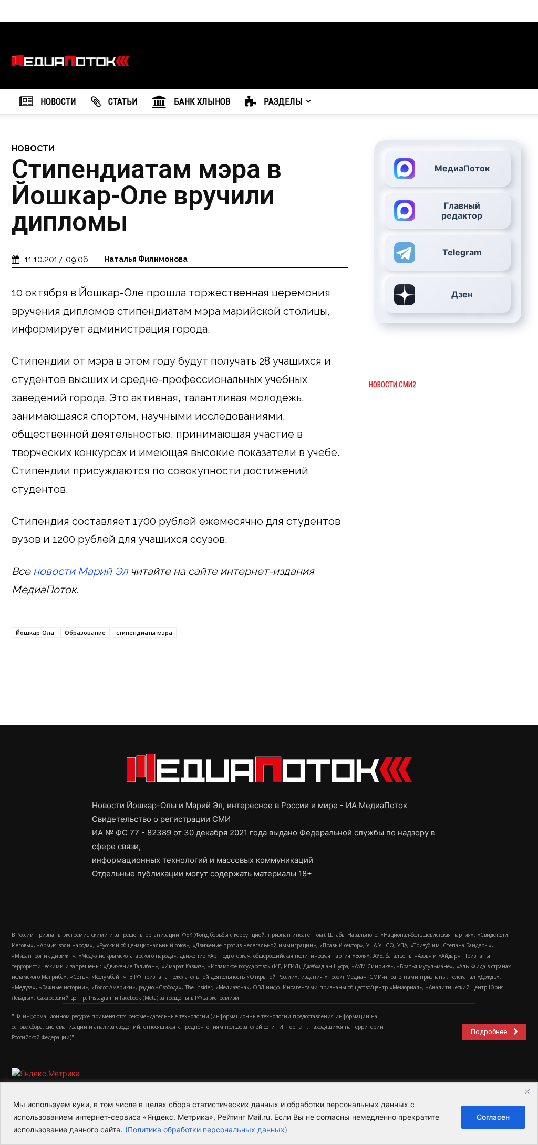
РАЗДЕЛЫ (282, 101)
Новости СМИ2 (392, 384)
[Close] (527, 1091)
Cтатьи (122, 101)
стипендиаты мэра (144, 632)
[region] (269, 1113)
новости (33, 148)
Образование (85, 632)
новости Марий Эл (80, 571)
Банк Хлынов (201, 101)
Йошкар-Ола (35, 632)
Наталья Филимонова (146, 259)
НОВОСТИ (57, 101)
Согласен (493, 1116)
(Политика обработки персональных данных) (206, 1129)
